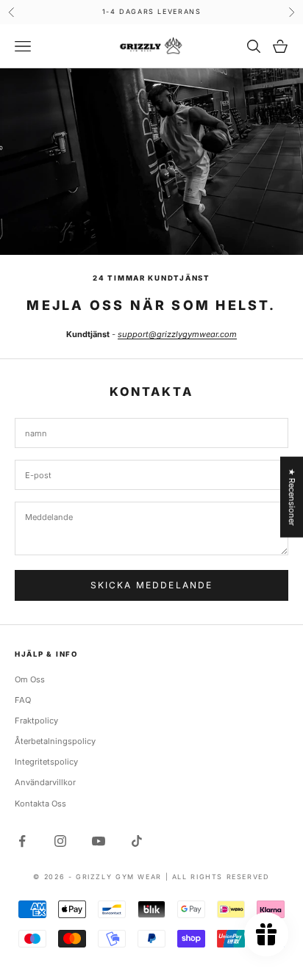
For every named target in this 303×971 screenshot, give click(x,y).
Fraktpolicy (36, 720)
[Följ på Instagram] (60, 841)
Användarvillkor (45, 782)
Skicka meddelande (151, 585)
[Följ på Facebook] (22, 841)
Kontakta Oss (40, 803)
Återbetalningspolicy (55, 741)
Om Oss (30, 679)
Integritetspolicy (46, 762)
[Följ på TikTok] (136, 841)
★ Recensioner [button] (292, 497)
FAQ (23, 700)
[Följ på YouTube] (98, 841)
